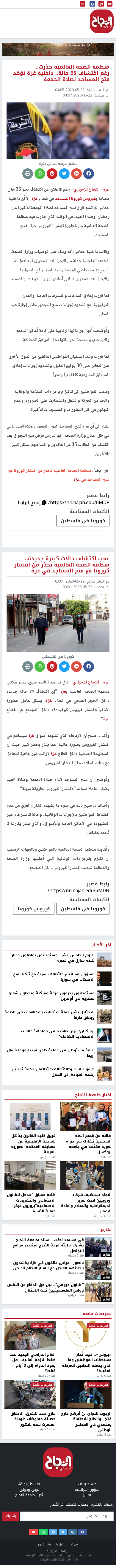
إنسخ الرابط (30, 502)
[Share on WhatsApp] (40, 173)
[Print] (27, 173)
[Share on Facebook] (88, 173)
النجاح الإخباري (102, 21)
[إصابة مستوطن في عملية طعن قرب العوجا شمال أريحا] (104, 1531)
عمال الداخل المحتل (97, 1378)
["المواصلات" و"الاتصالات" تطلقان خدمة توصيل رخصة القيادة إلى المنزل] (104, 1550)
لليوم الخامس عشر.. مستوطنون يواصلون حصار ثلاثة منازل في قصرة (53, 1434)
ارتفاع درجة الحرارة (16, 1378)
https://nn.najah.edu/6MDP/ (78, 502)
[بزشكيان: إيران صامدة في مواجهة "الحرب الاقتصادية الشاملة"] (104, 1512)
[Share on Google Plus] (76, 173)
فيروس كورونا (34, 908)
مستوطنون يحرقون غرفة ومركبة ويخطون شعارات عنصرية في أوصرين (50, 1472)
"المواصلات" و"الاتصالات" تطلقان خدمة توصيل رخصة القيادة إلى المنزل (53, 1548)
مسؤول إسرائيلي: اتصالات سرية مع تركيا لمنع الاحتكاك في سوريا (54, 1453)
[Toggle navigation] (82, 4)
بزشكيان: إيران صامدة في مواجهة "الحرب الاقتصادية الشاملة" (58, 1510)
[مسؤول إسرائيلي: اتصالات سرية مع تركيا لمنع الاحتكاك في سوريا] (104, 1455)
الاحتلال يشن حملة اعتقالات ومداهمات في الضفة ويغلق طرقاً (49, 1491)
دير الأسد (41, 1378)
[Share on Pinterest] (52, 173)
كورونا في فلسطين (83, 520)
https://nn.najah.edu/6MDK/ (78, 1353)
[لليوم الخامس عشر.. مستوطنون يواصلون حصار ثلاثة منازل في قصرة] (104, 1436)
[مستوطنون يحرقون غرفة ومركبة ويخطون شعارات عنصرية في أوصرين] (104, 1474)
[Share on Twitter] (64, 173)
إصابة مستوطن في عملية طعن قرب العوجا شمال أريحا (51, 1529)
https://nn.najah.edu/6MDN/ (78, 890)
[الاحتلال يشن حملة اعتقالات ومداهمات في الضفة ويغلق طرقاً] (104, 1493)
